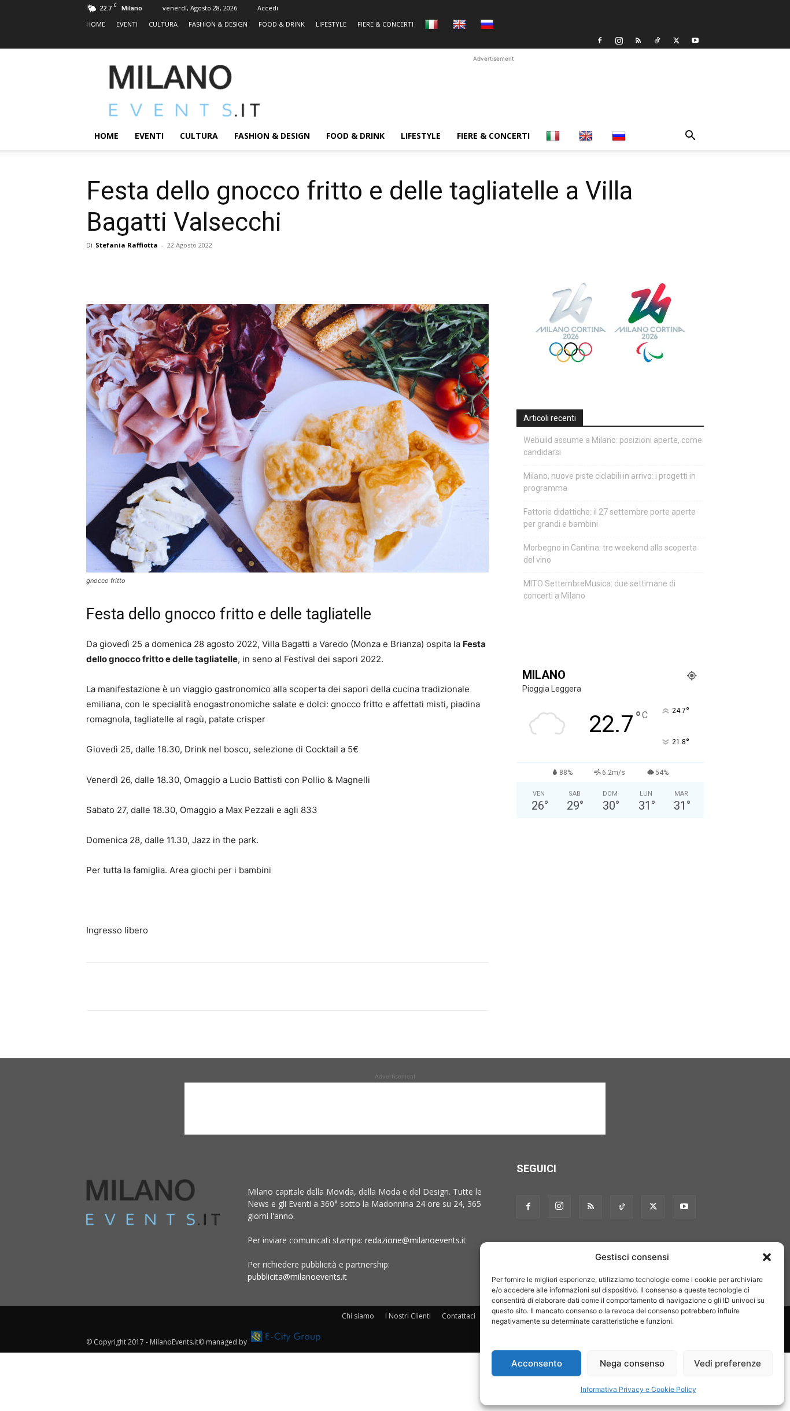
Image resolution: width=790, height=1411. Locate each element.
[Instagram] (618, 40)
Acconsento (536, 1363)
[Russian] (488, 24)
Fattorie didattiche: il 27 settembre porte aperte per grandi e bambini (609, 518)
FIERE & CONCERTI (385, 24)
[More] (231, 271)
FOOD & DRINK (282, 24)
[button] (767, 1257)
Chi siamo (358, 1316)
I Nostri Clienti (408, 1316)
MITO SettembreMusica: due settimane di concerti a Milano (599, 589)
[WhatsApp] (151, 271)
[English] (460, 24)
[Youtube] (695, 40)
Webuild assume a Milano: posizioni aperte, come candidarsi (612, 446)
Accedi (267, 7)
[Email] (204, 271)
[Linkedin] (177, 271)
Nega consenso (632, 1363)
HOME (95, 24)
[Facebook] (599, 40)
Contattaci (458, 1316)
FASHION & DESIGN (218, 24)
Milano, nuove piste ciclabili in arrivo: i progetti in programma (609, 482)
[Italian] (432, 24)
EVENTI (127, 24)
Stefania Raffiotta (126, 245)
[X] (676, 40)
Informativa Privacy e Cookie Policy (638, 1389)
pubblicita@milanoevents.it (297, 1276)
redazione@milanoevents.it (415, 1240)
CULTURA (163, 24)
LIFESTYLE (331, 24)
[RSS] (638, 40)
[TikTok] (657, 40)
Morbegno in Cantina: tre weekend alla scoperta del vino (610, 553)
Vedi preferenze (727, 1363)
